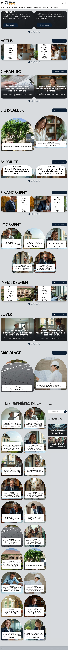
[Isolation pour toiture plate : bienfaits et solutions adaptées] (17, 375)
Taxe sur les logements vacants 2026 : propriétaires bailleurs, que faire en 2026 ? (11, 244)
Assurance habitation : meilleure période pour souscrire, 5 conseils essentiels (51, 88)
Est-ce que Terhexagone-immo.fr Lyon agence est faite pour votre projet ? (56, 245)
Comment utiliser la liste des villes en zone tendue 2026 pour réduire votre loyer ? (50, 332)
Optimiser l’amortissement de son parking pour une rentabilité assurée (57, 432)
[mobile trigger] (2, 3)
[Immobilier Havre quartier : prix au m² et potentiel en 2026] (23, 262)
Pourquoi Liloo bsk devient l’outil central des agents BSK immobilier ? (12, 636)
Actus (7, 41)
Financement (14, 192)
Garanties (11, 71)
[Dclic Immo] (10, 3)
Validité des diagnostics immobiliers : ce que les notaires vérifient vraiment (45, 268)
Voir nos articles (59, 40)
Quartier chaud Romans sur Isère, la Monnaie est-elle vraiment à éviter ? (34, 495)
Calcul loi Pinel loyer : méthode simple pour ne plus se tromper (50, 144)
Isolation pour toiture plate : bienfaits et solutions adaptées (17, 388)
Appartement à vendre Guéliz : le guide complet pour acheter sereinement (34, 518)
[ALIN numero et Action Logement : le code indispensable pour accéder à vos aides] (17, 52)
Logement (11, 224)
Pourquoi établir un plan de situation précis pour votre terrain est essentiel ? (50, 385)
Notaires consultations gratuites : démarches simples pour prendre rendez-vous (35, 612)
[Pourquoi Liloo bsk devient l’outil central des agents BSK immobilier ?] (12, 629)
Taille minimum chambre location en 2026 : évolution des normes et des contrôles (17, 332)
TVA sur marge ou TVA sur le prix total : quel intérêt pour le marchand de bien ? (44, 287)
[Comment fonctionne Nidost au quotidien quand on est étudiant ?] (50, 52)
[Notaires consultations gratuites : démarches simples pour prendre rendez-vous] (35, 606)
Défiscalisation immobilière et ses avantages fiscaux (17, 147)
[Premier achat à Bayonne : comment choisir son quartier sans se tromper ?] (35, 535)
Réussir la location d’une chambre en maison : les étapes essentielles (11, 612)
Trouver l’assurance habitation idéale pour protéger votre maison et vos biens (17, 88)
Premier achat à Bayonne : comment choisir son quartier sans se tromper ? (34, 542)
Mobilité (9, 162)
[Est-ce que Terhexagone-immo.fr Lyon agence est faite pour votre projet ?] (56, 238)
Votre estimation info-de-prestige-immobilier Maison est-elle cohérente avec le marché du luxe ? (34, 635)
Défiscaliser (12, 110)
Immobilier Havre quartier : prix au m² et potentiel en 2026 (22, 268)
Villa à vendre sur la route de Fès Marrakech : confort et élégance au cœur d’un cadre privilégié (12, 565)
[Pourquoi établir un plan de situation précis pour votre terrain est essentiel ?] (50, 373)
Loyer (6, 314)
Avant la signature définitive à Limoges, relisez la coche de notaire (11, 518)
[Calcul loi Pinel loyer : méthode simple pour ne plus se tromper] (50, 131)
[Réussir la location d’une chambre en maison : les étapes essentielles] (12, 606)
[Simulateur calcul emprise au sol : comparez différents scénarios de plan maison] (12, 582)
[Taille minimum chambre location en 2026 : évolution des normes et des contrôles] (12, 418)
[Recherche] (62, 3)
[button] (28, 31)
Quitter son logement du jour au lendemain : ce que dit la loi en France (50, 171)
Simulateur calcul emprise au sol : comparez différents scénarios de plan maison (12, 589)
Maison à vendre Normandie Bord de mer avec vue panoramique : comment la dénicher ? (34, 244)
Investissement (15, 282)
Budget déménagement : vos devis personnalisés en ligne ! (17, 171)
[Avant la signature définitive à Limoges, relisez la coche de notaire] (12, 512)
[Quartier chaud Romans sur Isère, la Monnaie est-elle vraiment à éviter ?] (35, 489)
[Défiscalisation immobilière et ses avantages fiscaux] (17, 134)
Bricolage (11, 353)
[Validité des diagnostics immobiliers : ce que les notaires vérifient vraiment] (45, 262)
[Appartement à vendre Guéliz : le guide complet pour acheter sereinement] (35, 512)
